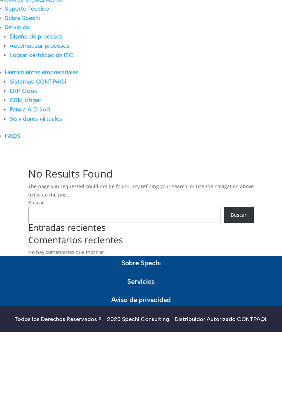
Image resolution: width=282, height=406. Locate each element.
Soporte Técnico (27, 8)
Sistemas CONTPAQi (38, 81)
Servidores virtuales (36, 118)
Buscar (36, 202)
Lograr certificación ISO (42, 55)
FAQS (12, 135)
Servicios (17, 27)
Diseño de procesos (36, 36)
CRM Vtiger (25, 100)
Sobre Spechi (22, 17)
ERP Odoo (23, 90)
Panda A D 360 (30, 109)
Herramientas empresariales (41, 72)
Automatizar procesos (39, 45)
